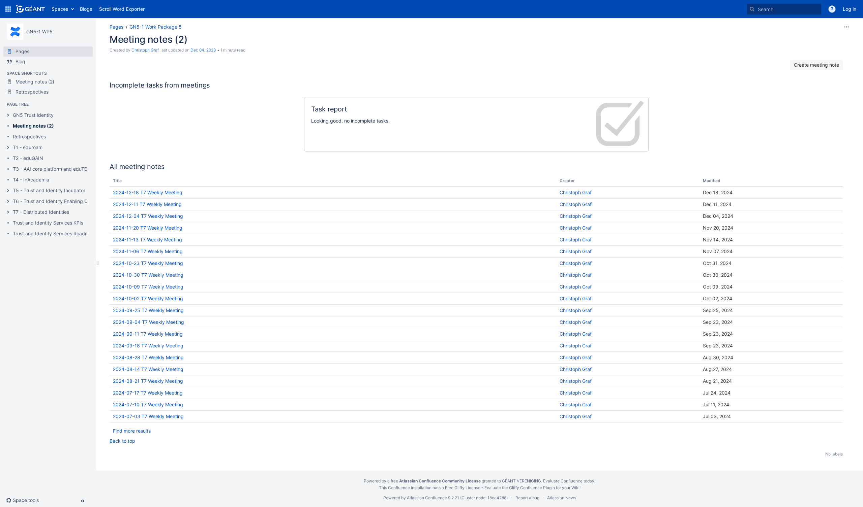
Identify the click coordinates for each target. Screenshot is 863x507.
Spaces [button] (60, 9)
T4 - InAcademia (31, 179)
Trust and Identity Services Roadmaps (55, 233)
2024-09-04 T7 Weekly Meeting (148, 322)
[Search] (752, 9)
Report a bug (527, 497)
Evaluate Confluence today (568, 480)
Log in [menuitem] (849, 9)
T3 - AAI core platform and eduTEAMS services (65, 169)
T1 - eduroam (27, 147)
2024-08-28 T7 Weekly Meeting (148, 357)
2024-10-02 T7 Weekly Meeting (148, 298)
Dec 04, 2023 (203, 50)
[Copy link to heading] (211, 85)
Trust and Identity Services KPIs (48, 223)
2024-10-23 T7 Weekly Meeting (148, 263)
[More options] (846, 27)
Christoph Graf (144, 50)
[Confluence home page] (30, 9)
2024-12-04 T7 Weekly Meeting (148, 216)
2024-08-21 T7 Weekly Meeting (148, 381)
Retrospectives (29, 136)
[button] (8, 9)
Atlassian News (561, 497)
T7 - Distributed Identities (41, 212)
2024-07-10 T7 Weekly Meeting (148, 404)
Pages (116, 27)
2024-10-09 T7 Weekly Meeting (148, 287)
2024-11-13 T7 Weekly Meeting (147, 239)
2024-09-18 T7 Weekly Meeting (148, 345)
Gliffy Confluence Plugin (532, 487)
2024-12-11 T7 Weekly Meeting (147, 204)
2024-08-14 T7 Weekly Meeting (148, 369)
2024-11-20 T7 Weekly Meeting (147, 228)
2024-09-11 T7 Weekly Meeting (148, 334)
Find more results (132, 431)
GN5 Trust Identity (33, 115)
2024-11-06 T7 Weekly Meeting (148, 251)
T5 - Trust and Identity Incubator (49, 190)
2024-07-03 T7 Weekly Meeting (148, 416)
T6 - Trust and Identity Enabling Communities (63, 201)
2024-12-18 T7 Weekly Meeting (147, 192)
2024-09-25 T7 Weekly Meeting (148, 310)
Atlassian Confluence (427, 497)
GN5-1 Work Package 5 (155, 27)
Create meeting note (816, 65)
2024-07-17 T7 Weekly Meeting (148, 393)
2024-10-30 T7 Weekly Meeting (148, 275)
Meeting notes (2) (33, 126)
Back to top (122, 441)
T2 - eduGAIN (28, 158)
